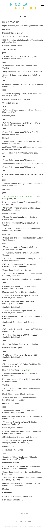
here (21, 370)
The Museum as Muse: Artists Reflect (18, 196)
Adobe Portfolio (36, 526)
